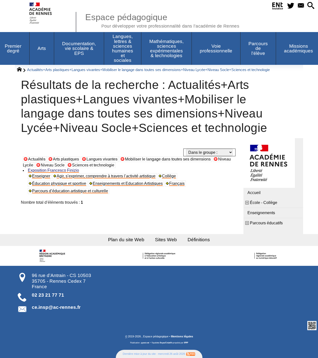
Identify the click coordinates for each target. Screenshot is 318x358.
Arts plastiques (66, 159)
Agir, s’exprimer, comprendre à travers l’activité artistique (106, 176)
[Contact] (301, 6)
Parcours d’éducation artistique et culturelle (70, 191)
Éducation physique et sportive (59, 183)
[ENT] (277, 6)
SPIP (186, 343)
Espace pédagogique (162, 20)
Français (177, 183)
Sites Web (166, 239)
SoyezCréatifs (166, 343)
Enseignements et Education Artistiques (128, 183)
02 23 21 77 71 (48, 295)
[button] (311, 6)
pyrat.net (145, 343)
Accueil (254, 193)
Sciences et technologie (93, 165)
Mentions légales (182, 336)
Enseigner (41, 176)
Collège (169, 176)
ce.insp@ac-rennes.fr (56, 307)
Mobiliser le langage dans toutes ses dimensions (168, 159)
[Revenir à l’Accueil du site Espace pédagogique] (41, 13)
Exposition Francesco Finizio (53, 170)
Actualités (36, 159)
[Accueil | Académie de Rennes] (53, 256)
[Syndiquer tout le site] (191, 353)
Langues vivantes (102, 159)
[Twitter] (290, 6)
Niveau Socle (53, 165)
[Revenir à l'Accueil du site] (21, 70)
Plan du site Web (126, 239)
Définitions (199, 239)
